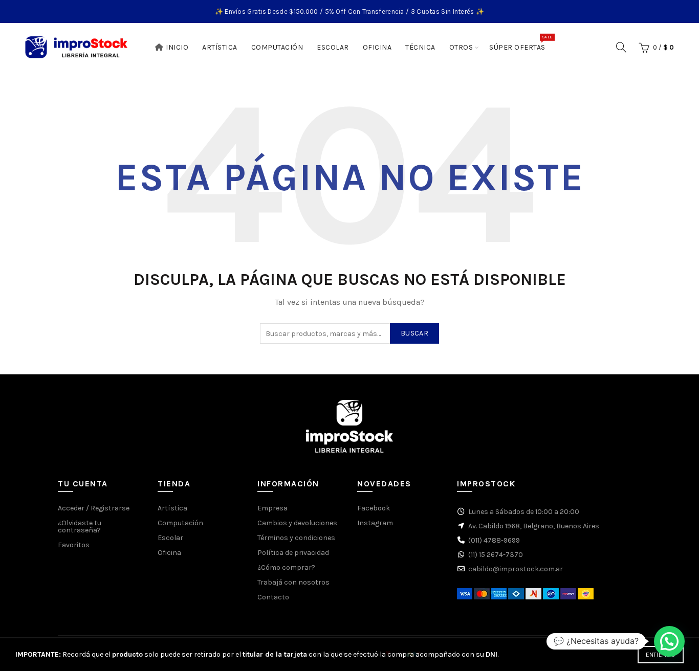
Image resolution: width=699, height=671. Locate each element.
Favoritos (74, 545)
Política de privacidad (293, 552)
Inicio (177, 47)
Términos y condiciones (296, 537)
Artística (219, 47)
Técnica (420, 47)
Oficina (377, 47)
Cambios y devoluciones (297, 523)
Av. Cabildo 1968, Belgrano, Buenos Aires (533, 526)
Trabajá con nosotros (293, 582)
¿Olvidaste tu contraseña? (79, 526)
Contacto (273, 597)
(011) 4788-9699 (494, 540)
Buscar (414, 333)
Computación (277, 47)
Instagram (375, 523)
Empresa (272, 508)
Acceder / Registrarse (93, 508)
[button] (669, 641)
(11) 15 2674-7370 (495, 554)
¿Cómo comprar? (286, 567)
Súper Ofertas (520, 43)
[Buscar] (621, 47)
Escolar (333, 47)
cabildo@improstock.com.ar (515, 569)
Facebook (373, 508)
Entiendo (660, 654)
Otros (461, 47)
